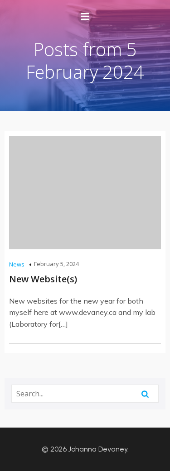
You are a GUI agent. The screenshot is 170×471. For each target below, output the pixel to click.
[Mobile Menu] (85, 16)
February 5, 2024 (56, 264)
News (16, 264)
